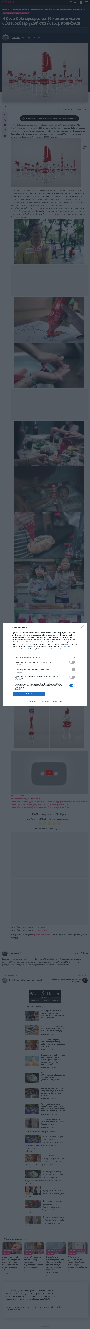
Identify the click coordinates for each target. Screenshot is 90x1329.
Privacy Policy (57, 701)
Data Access (45, 701)
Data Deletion (32, 701)
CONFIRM (29, 694)
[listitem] (45, 657)
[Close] (83, 627)
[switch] (72, 662)
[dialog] (45, 664)
